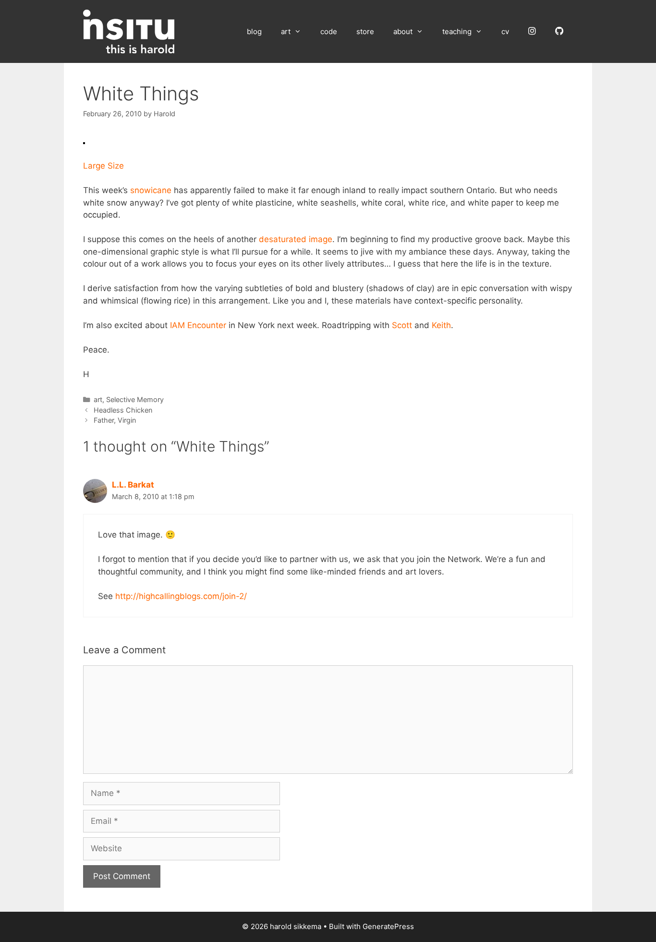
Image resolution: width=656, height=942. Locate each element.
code (328, 31)
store (365, 31)
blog (254, 31)
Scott (402, 325)
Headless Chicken (123, 410)
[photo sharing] (84, 141)
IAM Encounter (198, 325)
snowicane (150, 190)
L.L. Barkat (133, 484)
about (403, 31)
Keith (441, 325)
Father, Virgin (115, 420)
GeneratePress (388, 926)
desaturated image (295, 239)
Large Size (103, 166)
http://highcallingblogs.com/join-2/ (181, 596)
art (286, 31)
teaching (457, 31)
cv (505, 31)
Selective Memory (135, 399)
